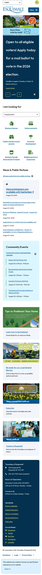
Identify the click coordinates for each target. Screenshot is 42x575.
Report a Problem (11, 514)
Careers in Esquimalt (14, 446)
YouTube (11, 536)
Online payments (31, 128)
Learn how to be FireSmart (17, 332)
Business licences (11, 128)
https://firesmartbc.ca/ (11, 308)
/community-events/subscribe (14, 384)
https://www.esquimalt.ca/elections (16, 344)
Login (16, 555)
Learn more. (10, 88)
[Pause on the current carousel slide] (34, 94)
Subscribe (10, 408)
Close (6, 569)
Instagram (12, 539)
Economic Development (31, 142)
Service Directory (11, 518)
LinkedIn (11, 542)
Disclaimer (7, 555)
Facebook (11, 530)
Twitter (10, 533)
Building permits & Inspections (31, 158)
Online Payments (11, 510)
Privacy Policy (27, 555)
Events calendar (11, 506)
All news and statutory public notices (16, 176)
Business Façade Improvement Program (11, 158)
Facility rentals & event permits (11, 142)
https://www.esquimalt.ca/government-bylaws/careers (17, 423)
